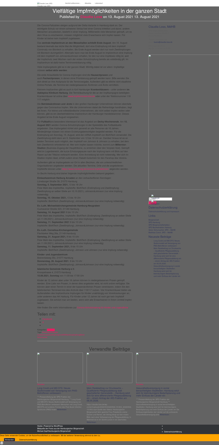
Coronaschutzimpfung (50, 334)
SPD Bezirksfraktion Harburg (160, 227)
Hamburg (69, 334)
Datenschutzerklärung (173, 431)
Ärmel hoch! (47, 332)
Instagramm (166, 429)
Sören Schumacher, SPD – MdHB (162, 230)
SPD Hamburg (154, 222)
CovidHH (62, 334)
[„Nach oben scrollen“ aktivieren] (2, 443)
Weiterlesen (62, 409)
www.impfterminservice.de (81, 96)
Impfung (76, 334)
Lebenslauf (99, 3)
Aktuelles (88, 3)
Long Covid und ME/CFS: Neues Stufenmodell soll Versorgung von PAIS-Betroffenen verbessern (167, 243)
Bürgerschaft (154, 220)
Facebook (166, 426)
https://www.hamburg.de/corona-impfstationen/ (85, 168)
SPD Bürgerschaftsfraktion (159, 225)
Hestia (39, 426)
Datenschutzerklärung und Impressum (164, 211)
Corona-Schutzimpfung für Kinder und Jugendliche (102, 307)
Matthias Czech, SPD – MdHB (160, 232)
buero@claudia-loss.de (163, 42)
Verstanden (9, 439)
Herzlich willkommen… (73, 3)
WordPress (58, 426)
